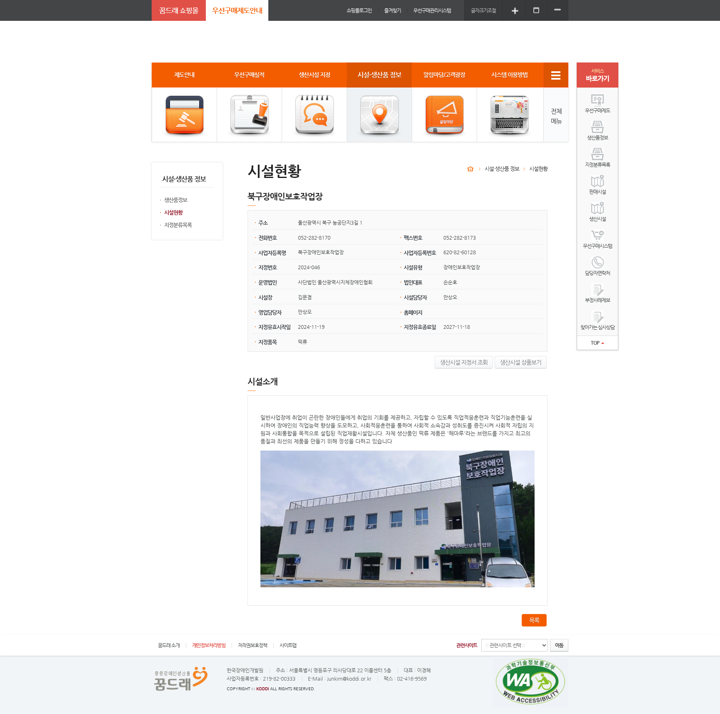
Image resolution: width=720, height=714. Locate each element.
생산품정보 (175, 200)
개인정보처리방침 (208, 645)
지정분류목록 (178, 225)
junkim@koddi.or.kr (349, 678)
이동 (559, 645)
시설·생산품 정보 (502, 168)
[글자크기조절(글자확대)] (515, 10)
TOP (595, 343)
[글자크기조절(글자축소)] (557, 10)
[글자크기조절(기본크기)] (536, 10)
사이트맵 (288, 645)
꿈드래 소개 (169, 645)
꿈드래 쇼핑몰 (178, 10)
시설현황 (173, 212)
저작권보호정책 (252, 645)
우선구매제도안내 (237, 10)
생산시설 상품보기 (520, 362)
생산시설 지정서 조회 (464, 362)
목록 (534, 620)
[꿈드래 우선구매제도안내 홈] (470, 169)
